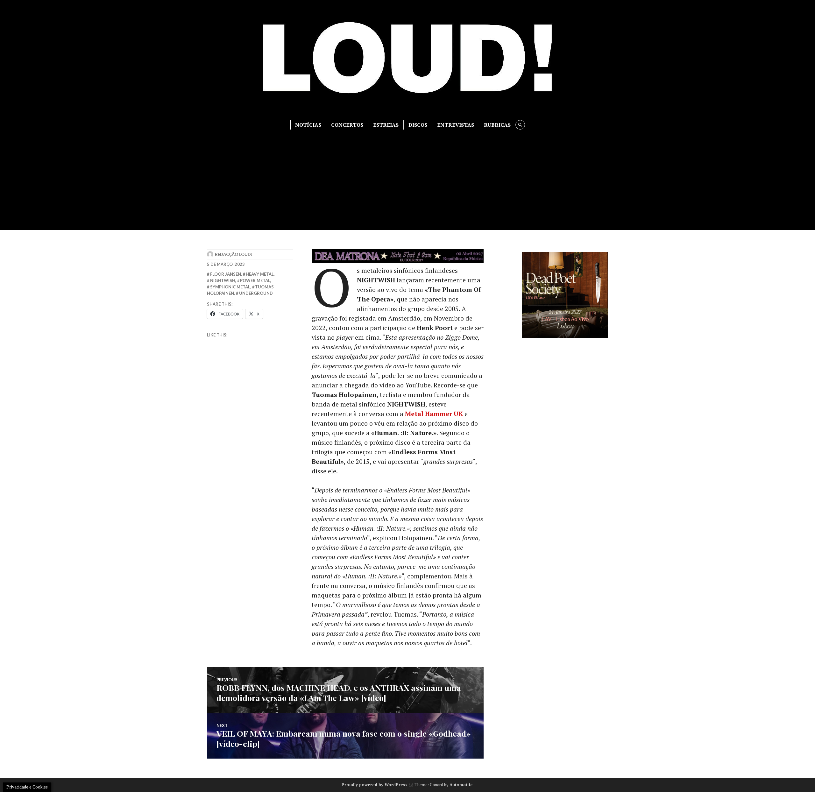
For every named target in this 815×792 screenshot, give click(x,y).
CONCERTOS (347, 124)
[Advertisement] (407, 177)
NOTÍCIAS (308, 124)
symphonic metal (230, 286)
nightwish (222, 280)
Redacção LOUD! (233, 254)
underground (256, 293)
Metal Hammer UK (434, 413)
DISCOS (417, 124)
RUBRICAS (497, 124)
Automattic (461, 785)
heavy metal (260, 274)
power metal (255, 280)
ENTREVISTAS (455, 124)
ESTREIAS (386, 124)
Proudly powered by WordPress (375, 785)
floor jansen (225, 274)
